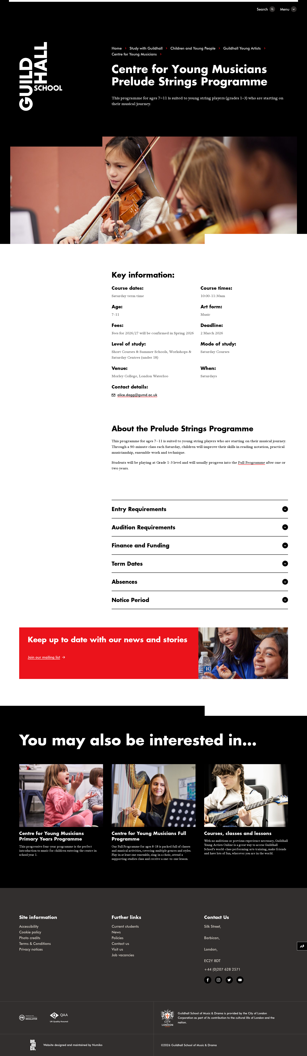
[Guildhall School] (31, 9)
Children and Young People (192, 48)
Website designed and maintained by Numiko (72, 1045)
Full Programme (251, 462)
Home (117, 48)
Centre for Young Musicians (134, 54)
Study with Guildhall (146, 48)
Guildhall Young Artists (242, 48)
